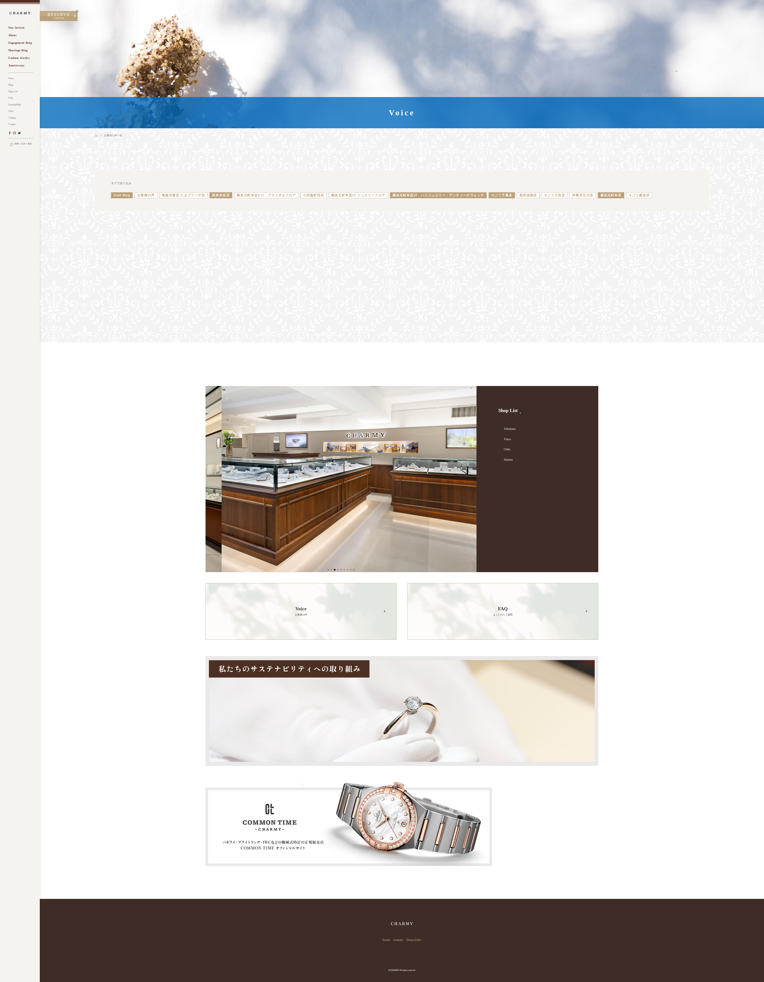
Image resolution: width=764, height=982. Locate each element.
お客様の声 (146, 195)
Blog (10, 85)
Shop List (13, 91)
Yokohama (510, 428)
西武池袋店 (528, 195)
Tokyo (507, 439)
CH (23, 143)
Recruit (386, 940)
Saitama (508, 459)
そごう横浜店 (639, 195)
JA (11, 143)
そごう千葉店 (501, 195)
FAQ (10, 98)
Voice (11, 111)
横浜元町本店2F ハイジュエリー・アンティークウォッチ (438, 195)
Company (398, 940)
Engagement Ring (20, 42)
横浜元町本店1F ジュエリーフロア (358, 195)
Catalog (12, 117)
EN (17, 143)
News (11, 78)
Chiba (507, 449)
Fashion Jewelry (19, 57)
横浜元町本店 (611, 195)
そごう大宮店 (554, 195)
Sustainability (14, 104)
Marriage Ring (18, 50)
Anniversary (16, 65)
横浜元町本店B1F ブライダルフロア (266, 195)
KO (30, 143)
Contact (12, 124)
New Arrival (16, 27)
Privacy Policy (413, 940)
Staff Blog (122, 195)
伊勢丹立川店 (582, 195)
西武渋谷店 (221, 195)
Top (96, 135)
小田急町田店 (313, 195)
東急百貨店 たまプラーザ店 (183, 195)
